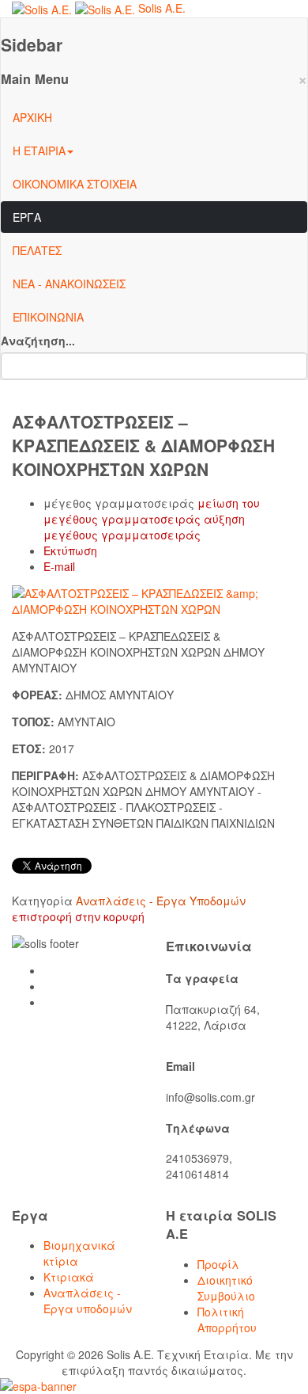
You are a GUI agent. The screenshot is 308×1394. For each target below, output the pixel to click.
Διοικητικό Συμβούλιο (226, 1288)
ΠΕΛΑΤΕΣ (37, 250)
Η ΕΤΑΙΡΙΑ (39, 150)
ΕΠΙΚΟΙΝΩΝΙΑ (48, 317)
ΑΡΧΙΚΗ (32, 117)
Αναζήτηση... (38, 340)
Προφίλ (218, 1264)
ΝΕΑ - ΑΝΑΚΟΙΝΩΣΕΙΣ (69, 283)
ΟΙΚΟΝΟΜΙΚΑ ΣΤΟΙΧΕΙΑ (75, 184)
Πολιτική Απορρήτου (227, 1319)
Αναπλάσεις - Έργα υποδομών (87, 1300)
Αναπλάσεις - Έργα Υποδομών (161, 900)
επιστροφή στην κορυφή (78, 916)
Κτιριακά (68, 1277)
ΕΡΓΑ (27, 217)
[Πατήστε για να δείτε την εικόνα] (154, 599)
